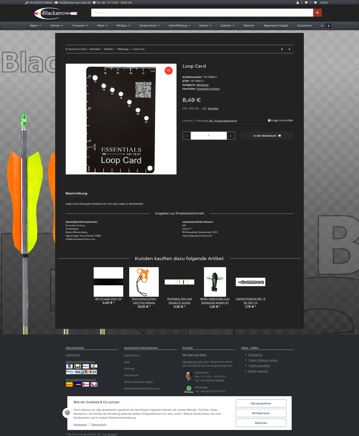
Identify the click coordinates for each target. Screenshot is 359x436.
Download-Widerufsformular (142, 388)
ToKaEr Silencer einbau (263, 360)
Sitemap (129, 368)
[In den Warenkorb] (69, 61)
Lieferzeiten (73, 355)
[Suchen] (317, 13)
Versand (213, 108)
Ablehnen (261, 422)
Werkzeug (202, 85)
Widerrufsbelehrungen (138, 382)
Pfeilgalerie (255, 355)
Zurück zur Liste (77, 49)
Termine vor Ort (192, 361)
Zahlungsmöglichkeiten (80, 361)
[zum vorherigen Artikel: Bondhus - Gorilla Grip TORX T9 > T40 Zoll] (282, 49)
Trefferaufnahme (259, 365)
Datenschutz (98, 424)
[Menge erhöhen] (231, 135)
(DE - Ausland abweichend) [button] (223, 120)
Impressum (80, 424)
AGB (126, 362)
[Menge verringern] (187, 135)
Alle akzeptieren (261, 403)
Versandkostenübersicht (81, 379)
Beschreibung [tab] (76, 193)
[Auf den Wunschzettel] (169, 71)
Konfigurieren (261, 413)
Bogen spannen (258, 371)
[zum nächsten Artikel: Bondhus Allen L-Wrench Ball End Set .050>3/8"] (289, 49)
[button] (298, 2)
